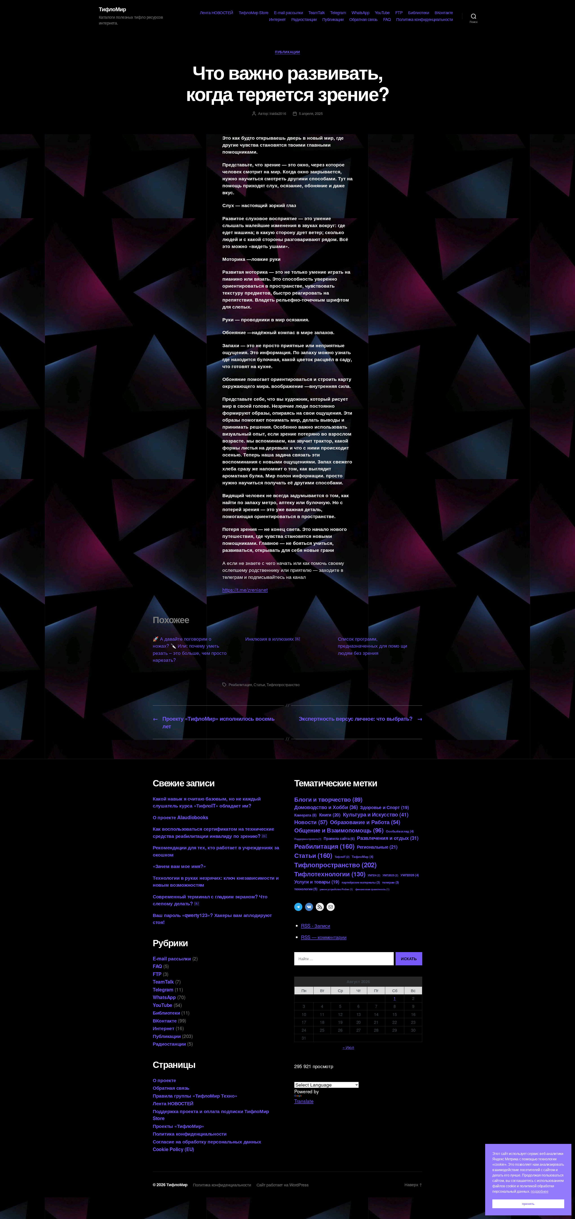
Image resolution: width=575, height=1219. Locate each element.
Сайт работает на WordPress (283, 1185)
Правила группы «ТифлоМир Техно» (195, 1095)
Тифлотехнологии (329, 873)
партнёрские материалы (361, 882)
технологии (305, 888)
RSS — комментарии (323, 937)
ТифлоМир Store (253, 12)
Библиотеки (418, 12)
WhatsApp (360, 12)
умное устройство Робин (336, 889)
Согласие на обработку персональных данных (207, 1141)
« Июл (348, 1047)
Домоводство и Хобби (326, 807)
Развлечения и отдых (387, 837)
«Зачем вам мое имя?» (179, 866)
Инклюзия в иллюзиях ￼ (272, 638)
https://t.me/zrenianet (245, 589)
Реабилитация (240, 684)
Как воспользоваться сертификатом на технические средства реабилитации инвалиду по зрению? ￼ (213, 832)
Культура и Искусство (376, 814)
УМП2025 (390, 875)
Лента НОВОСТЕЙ (216, 12)
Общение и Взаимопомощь (339, 830)
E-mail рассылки (288, 12)
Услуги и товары (316, 882)
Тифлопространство (283, 684)
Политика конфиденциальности (424, 19)
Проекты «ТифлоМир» (178, 1126)
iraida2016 (278, 113)
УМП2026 (409, 875)
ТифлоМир (112, 9)
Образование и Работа (365, 822)
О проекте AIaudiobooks (180, 817)
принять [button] (528, 1204)
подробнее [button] (539, 1191)
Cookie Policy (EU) (173, 1149)
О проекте (164, 1080)
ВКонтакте (444, 12)
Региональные (377, 846)
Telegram (338, 12)
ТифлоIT (342, 857)
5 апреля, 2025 (311, 113)
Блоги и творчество (328, 799)
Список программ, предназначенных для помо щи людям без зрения (372, 645)
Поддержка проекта (307, 839)
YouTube (382, 12)
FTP (399, 12)
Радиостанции (304, 19)
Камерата (305, 815)
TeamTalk (316, 12)
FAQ (387, 19)
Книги (330, 814)
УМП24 (374, 875)
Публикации (333, 19)
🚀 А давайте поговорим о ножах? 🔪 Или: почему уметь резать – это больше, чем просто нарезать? (190, 649)
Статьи (259, 684)
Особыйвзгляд (400, 831)
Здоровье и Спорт (384, 807)
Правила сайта (339, 838)
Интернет (277, 19)
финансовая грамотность (372, 889)
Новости (310, 822)
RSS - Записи (315, 925)
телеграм (390, 882)
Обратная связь (363, 19)
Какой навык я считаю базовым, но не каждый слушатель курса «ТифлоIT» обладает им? (207, 802)
